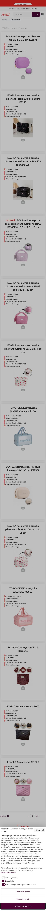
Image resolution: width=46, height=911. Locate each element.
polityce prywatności (8, 872)
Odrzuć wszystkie (23, 892)
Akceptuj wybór (23, 899)
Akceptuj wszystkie (23, 906)
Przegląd (40, 830)
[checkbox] (9, 877)
